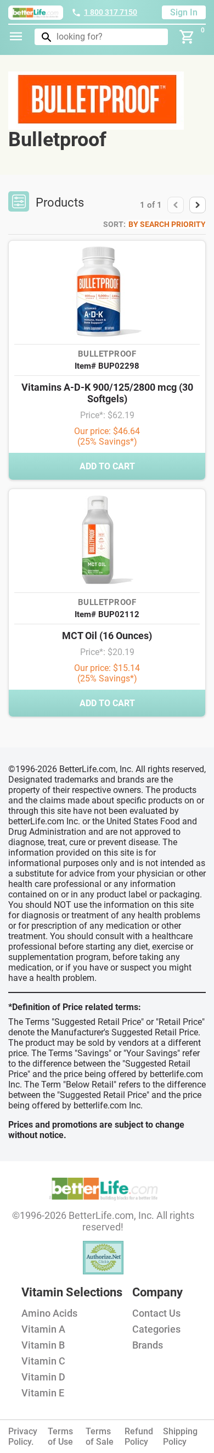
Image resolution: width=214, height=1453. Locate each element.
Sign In (184, 12)
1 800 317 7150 (110, 12)
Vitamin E (42, 1393)
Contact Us (156, 1313)
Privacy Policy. (22, 1436)
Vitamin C (43, 1361)
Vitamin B (43, 1345)
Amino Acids (49, 1313)
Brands (147, 1345)
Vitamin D (43, 1377)
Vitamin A (43, 1329)
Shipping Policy (180, 1436)
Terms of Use (60, 1436)
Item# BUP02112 (107, 614)
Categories (156, 1329)
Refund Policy (139, 1436)
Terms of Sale (100, 1436)
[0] (187, 37)
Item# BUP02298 (107, 366)
